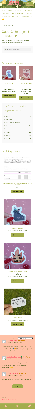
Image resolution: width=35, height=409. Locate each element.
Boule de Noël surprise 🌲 (14, 357)
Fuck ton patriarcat (12, 373)
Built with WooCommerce (9, 399)
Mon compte (6, 406)
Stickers (8, 135)
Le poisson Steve (12, 340)
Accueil (5, 25)
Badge (8, 116)
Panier (27, 405)
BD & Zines (9, 119)
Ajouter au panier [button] (9, 95)
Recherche (17, 406)
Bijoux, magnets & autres (13, 122)
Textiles (8, 138)
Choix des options (26, 98)
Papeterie (8, 132)
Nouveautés (9, 129)
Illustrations (9, 126)
